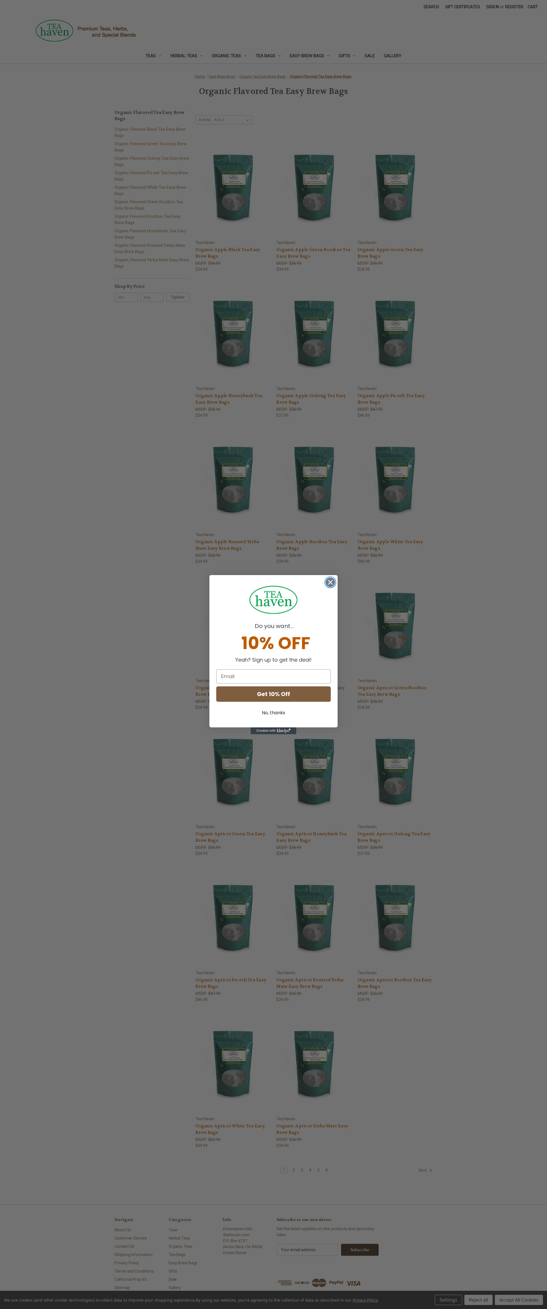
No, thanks (273, 712)
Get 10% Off (273, 694)
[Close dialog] (330, 582)
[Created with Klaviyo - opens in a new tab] (273, 730)
